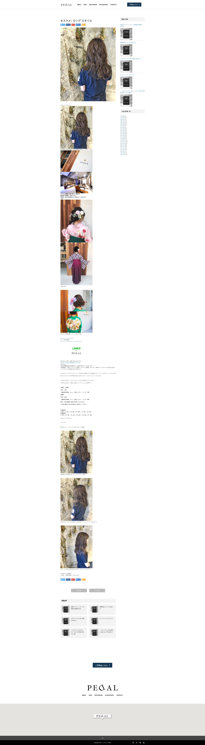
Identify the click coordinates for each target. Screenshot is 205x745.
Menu (79, 4)
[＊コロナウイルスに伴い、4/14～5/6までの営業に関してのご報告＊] (126, 100)
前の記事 (79, 590)
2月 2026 (122, 116)
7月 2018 (122, 125)
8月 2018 (122, 124)
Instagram (93, 4)
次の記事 (97, 590)
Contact (113, 4)
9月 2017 (122, 145)
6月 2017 (122, 149)
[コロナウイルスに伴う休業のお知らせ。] (126, 66)
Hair (85, 4)
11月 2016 (122, 153)
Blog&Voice (103, 4)
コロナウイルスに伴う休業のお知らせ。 (131, 58)
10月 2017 (122, 143)
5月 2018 (122, 132)
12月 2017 (122, 140)
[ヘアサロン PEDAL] (66, 4)
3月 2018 (122, 135)
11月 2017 (122, 141)
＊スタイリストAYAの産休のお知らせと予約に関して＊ (106, 632)
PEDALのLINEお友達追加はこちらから (70, 362)
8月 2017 (122, 146)
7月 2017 (122, 148)
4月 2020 (122, 119)
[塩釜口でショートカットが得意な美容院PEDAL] (126, 34)
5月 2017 (122, 151)
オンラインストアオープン (106, 618)
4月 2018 (122, 133)
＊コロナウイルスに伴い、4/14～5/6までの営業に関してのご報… (77, 632)
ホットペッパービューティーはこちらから (71, 341)
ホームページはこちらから (67, 338)
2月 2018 (122, 137)
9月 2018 (122, 122)
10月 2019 (122, 121)
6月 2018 (122, 130)
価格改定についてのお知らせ (128, 42)
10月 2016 (122, 154)
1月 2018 (122, 138)
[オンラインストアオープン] (126, 83)
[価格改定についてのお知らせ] (126, 50)
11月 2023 (122, 117)
